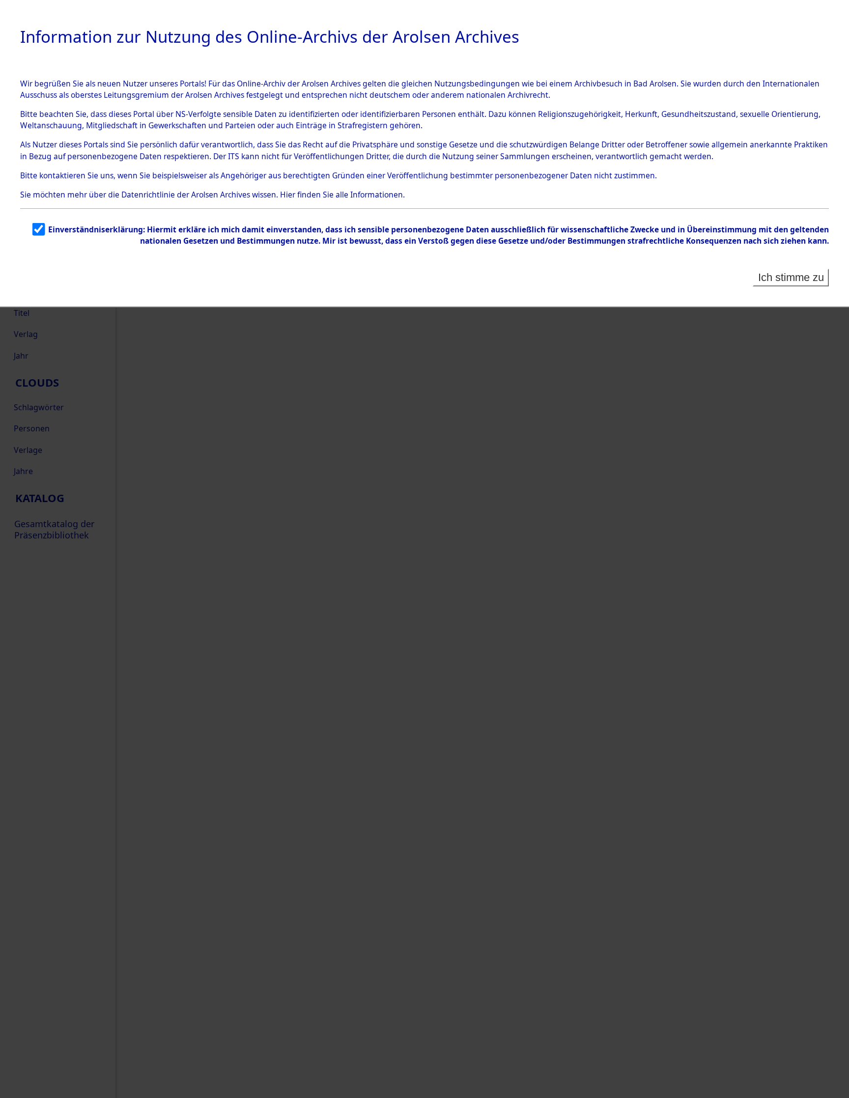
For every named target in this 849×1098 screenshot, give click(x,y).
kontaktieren (62, 175)
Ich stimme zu (791, 277)
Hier (287, 194)
